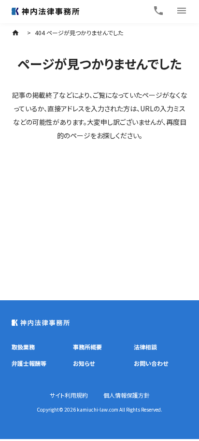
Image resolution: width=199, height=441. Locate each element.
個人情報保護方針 (126, 395)
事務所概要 (87, 347)
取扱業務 (23, 347)
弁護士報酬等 (29, 363)
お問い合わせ (151, 363)
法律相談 (145, 347)
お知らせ (84, 363)
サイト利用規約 (69, 395)
